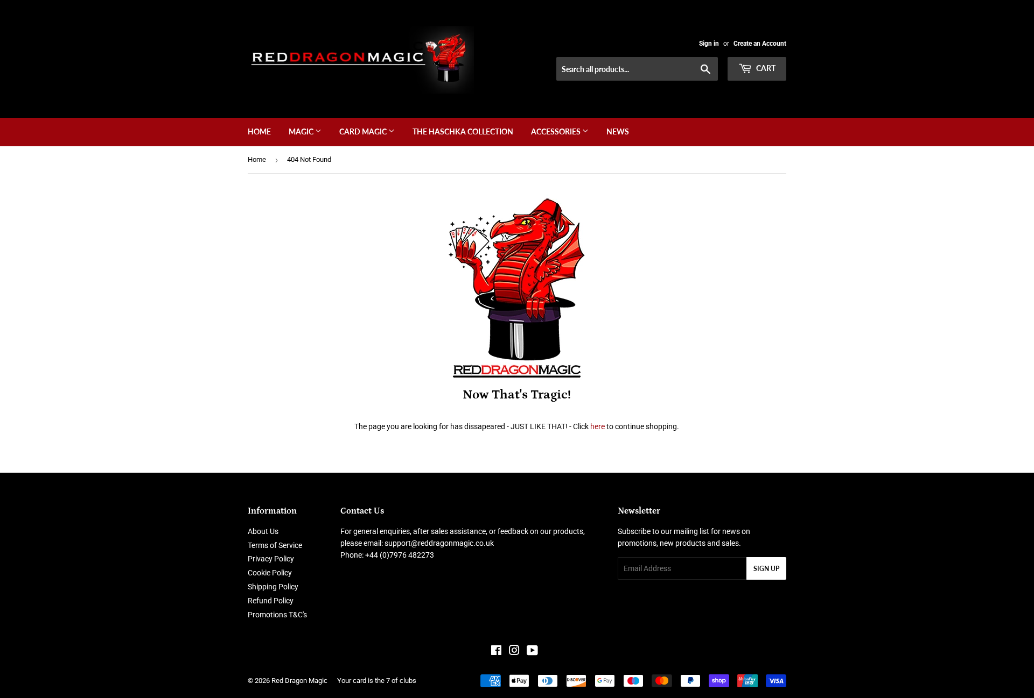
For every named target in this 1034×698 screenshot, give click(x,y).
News (617, 131)
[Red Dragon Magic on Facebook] (496, 651)
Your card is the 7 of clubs (376, 680)
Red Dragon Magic (299, 680)
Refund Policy (271, 600)
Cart (765, 68)
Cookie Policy (270, 572)
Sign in (709, 43)
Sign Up (766, 569)
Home (259, 131)
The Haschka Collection (463, 131)
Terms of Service (275, 545)
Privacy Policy (271, 558)
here (597, 426)
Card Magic (363, 131)
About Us (263, 531)
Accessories (556, 131)
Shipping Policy (273, 586)
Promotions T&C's (277, 614)
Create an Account (759, 43)
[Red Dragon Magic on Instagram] (514, 651)
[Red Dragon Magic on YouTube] (532, 651)
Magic (302, 131)
